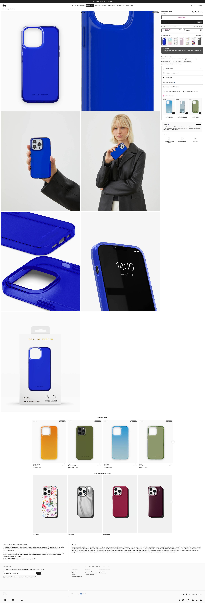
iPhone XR (151, 548)
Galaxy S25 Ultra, (128, 550)
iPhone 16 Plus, (123, 547)
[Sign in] (191, 5)
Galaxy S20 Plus (123, 552)
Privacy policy (102, 571)
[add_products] (173, 113)
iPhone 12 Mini (113, 548)
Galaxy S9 (157, 552)
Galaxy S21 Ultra (109, 552)
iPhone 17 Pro (79, 547)
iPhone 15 (138, 547)
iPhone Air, (94, 547)
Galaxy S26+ (94, 550)
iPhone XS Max (145, 548)
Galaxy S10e (151, 552)
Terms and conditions (104, 569)
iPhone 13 (194, 547)
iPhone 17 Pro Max (87, 547)
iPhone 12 (98, 548)
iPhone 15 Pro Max (159, 547)
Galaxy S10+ (145, 552)
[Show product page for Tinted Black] (199, 41)
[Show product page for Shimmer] (169, 41)
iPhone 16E (105, 547)
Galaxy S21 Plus (101, 552)
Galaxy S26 (87, 550)
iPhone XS (139, 548)
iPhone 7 (182, 548)
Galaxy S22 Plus (194, 550)
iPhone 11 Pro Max (121, 548)
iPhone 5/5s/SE (80, 550)
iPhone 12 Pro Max (105, 548)
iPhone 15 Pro (144, 547)
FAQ (73, 572)
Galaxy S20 (116, 552)
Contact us (74, 571)
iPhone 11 (134, 548)
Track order (74, 569)
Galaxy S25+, (120, 550)
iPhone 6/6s (194, 548)
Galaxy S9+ (163, 552)
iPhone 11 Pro (129, 548)
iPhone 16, (111, 547)
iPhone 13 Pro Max (78, 548)
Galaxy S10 (139, 552)
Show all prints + (199, 35)
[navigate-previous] (173, 441)
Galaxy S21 (94, 552)
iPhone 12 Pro (93, 548)
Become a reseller (89, 574)
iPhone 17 (74, 547)
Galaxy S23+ (167, 550)
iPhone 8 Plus (176, 548)
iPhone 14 (166, 547)
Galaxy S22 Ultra (76, 552)
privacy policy (34, 577)
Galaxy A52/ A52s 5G (85, 552)
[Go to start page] (4, 5)
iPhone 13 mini (86, 548)
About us (87, 569)
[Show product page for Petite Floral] (175, 41)
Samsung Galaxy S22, (185, 550)
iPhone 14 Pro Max (187, 547)
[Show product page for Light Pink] (181, 41)
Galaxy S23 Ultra (175, 550)
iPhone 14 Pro (172, 547)
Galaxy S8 (168, 552)
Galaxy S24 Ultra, (149, 550)
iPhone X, (157, 548)
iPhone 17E (99, 547)
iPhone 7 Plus (188, 548)
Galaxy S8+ (174, 552)
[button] (191, 594)
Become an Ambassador (91, 572)
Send (38, 573)
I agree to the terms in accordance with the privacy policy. (21, 577)
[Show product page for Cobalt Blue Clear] (164, 41)
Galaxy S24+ (141, 550)
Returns (73, 574)
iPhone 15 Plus (151, 547)
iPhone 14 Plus (178, 547)
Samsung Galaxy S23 (158, 550)
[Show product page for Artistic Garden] (187, 41)
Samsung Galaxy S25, (111, 550)
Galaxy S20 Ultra (132, 552)
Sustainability (88, 571)
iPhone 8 (171, 548)
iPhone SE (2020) (164, 548)
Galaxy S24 (135, 550)
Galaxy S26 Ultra (101, 550)
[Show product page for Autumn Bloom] (193, 41)
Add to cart (182, 22)
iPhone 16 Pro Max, (131, 547)
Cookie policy (102, 572)
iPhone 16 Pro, (116, 547)
